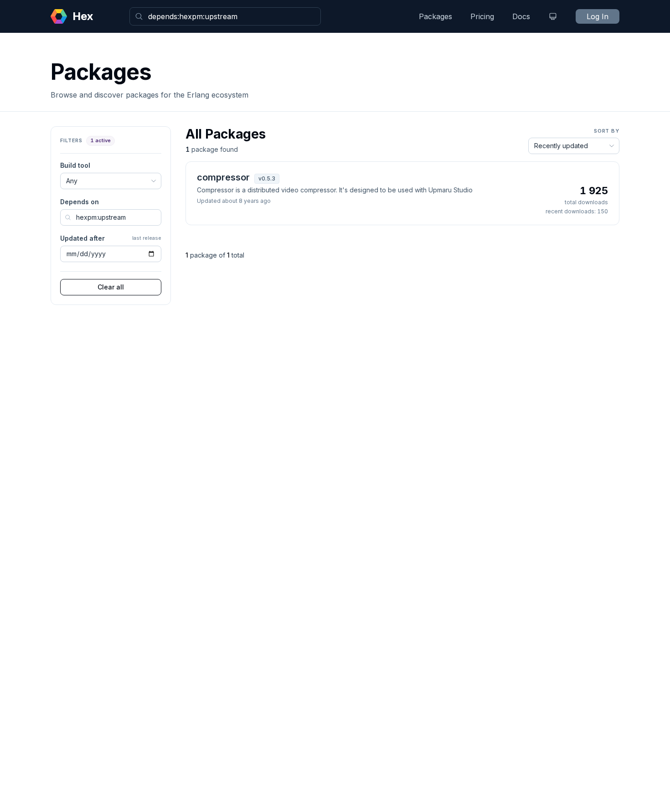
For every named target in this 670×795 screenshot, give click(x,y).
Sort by (606, 131)
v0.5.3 (266, 178)
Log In (597, 16)
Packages (435, 16)
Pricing (482, 16)
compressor (223, 177)
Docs (521, 16)
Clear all (111, 287)
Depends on (79, 202)
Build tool (75, 165)
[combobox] (225, 16)
